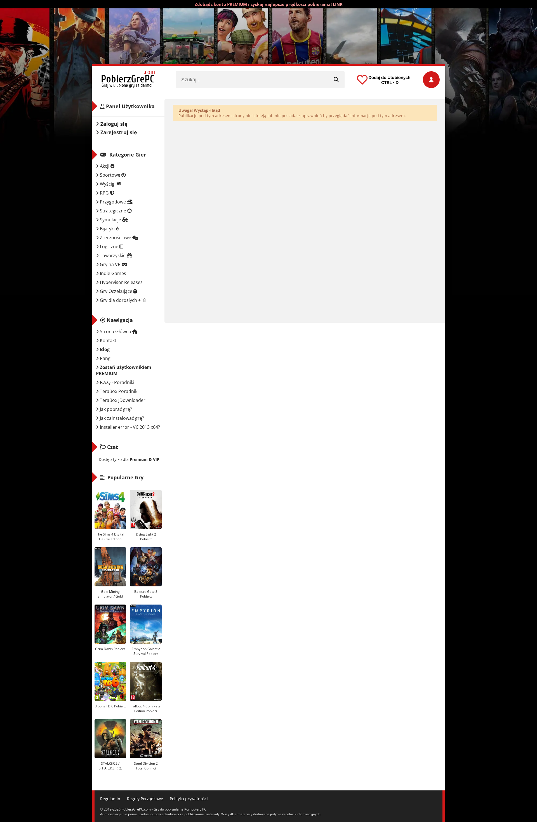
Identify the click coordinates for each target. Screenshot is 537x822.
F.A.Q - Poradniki (116, 382)
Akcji (104, 166)
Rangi (105, 358)
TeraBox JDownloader (122, 400)
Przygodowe (113, 202)
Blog (104, 349)
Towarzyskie (113, 255)
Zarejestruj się (118, 132)
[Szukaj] (336, 79)
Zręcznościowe (115, 237)
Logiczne (109, 246)
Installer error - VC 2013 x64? (129, 427)
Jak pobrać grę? (115, 409)
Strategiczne (113, 211)
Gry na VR (110, 264)
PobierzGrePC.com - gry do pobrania (128, 80)
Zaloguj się (113, 123)
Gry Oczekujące (116, 291)
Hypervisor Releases (121, 282)
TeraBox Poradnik (118, 391)
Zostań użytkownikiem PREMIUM (123, 370)
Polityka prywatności (189, 798)
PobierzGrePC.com (136, 809)
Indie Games (112, 273)
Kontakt (107, 340)
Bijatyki (107, 229)
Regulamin (110, 798)
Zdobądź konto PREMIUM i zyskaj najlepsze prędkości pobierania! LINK (269, 4)
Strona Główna (115, 331)
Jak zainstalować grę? (121, 418)
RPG (104, 193)
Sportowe (110, 175)
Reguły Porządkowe (145, 798)
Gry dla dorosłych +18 (122, 300)
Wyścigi (108, 184)
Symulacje (110, 220)
